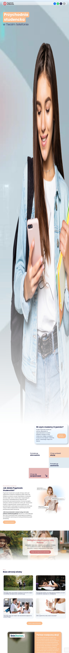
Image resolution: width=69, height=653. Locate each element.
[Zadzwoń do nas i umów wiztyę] (61, 3)
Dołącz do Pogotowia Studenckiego (40, 552)
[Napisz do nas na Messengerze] (54, 3)
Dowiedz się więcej (61, 436)
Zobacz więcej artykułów (34, 623)
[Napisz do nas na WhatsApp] (58, 3)
